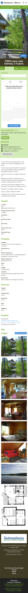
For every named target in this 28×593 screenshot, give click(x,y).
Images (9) (24, 68)
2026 (20, 82)
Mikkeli (14, 571)
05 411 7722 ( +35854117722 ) (10, 322)
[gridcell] (3, 87)
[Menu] (26, 2)
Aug (10, 82)
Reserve (5, 138)
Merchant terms (7, 154)
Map (16, 68)
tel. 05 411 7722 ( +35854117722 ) (14, 584)
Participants (4, 73)
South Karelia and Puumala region (11, 7)
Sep (7, 103)
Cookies (19, 590)
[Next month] (24, 103)
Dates (3, 78)
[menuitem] (23, 2)
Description (9, 68)
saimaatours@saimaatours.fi (9, 321)
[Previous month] (3, 82)
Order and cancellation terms (13, 589)
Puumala (14, 570)
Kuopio (14, 573)
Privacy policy (11, 590)
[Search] (23, 2)
